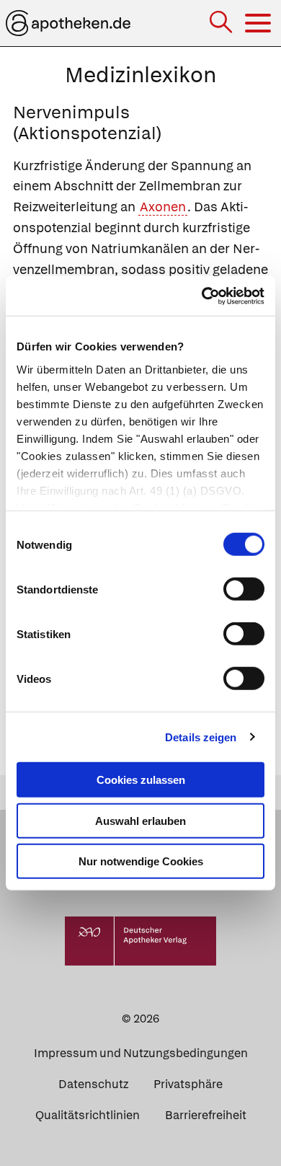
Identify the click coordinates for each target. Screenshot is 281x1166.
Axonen (163, 206)
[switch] (243, 589)
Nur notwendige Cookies (141, 861)
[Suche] (222, 23)
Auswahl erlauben (140, 820)
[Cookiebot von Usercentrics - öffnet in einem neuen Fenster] (202, 295)
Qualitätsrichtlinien (87, 1115)
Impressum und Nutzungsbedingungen (141, 1053)
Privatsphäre (188, 1084)
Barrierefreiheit (205, 1115)
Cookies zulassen (141, 780)
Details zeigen (200, 736)
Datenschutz (93, 1084)
